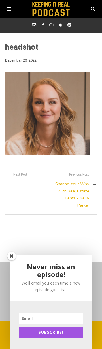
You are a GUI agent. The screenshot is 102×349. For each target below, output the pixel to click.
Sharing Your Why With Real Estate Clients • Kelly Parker (72, 194)
